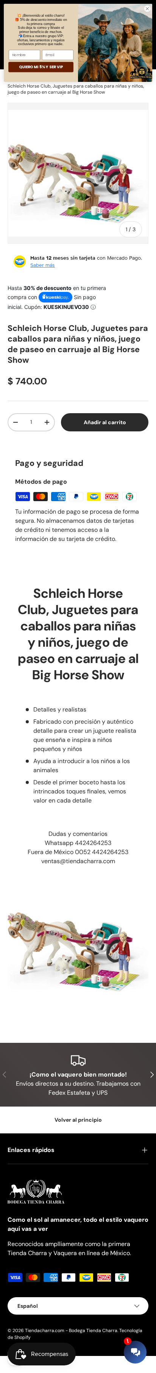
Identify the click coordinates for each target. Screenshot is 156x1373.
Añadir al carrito (104, 421)
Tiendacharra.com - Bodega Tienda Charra (71, 1331)
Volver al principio (78, 1119)
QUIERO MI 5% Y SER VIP (41, 67)
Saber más (42, 265)
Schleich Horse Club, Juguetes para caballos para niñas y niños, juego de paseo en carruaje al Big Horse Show (76, 89)
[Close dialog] (147, 8)
